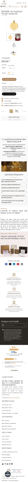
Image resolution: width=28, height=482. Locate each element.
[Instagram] (9, 464)
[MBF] (14, 471)
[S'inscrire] (24, 325)
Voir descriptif (6, 58)
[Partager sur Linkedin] (14, 264)
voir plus (13, 363)
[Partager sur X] (10, 264)
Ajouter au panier (10, 94)
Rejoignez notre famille (10, 321)
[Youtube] (3, 464)
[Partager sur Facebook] (6, 264)
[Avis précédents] (3, 363)
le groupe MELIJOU (15, 397)
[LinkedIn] (7, 464)
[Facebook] (5, 464)
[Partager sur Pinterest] (18, 264)
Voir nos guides (11, 65)
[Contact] (23, 2)
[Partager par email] (22, 264)
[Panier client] (25, 6)
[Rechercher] (10, 6)
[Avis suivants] (25, 363)
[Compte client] (22, 6)
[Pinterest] (12, 464)
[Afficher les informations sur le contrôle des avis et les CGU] (21, 353)
